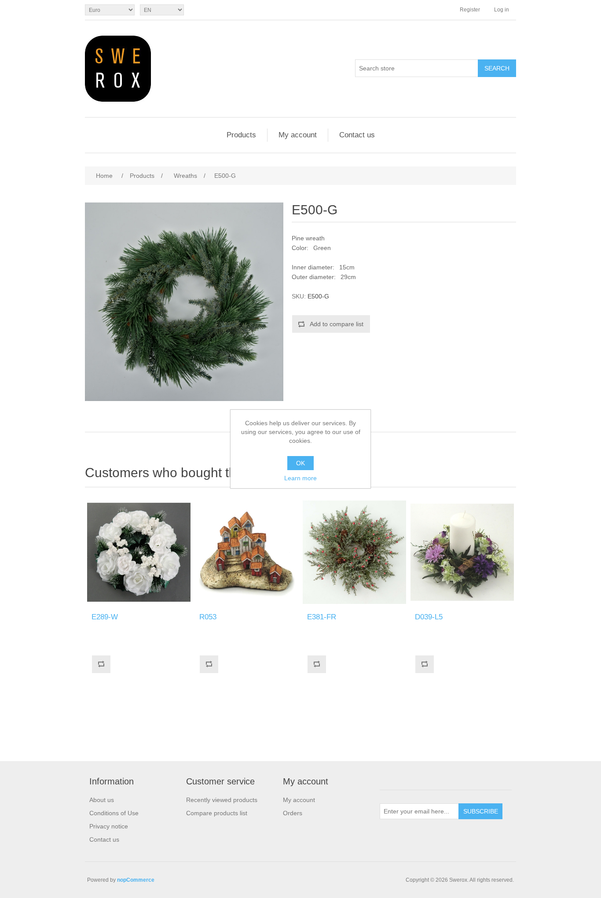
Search (496, 68)
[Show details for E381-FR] (354, 552)
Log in (501, 10)
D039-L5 (429, 617)
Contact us (357, 135)
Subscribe (480, 811)
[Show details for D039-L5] (462, 552)
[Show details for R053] (246, 552)
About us (101, 799)
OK (300, 463)
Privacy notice (108, 826)
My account (298, 135)
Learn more (300, 478)
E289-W (105, 617)
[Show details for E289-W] (139, 552)
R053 (207, 617)
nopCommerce (135, 880)
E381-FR (321, 617)
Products (241, 135)
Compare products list (216, 813)
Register (470, 10)
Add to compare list (336, 324)
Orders (292, 813)
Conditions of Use (114, 813)
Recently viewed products (221, 799)
